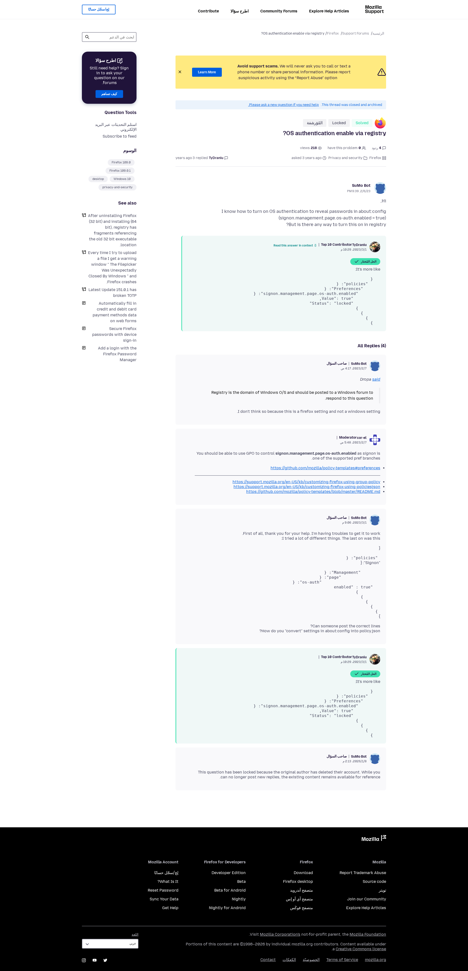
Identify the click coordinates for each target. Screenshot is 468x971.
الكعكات (289, 959)
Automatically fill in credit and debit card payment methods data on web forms (114, 312)
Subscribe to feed (119, 136)
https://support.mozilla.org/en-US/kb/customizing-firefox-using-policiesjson (307, 486)
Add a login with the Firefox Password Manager (117, 354)
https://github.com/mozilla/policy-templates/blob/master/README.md (313, 491)
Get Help (170, 907)
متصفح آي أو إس (299, 899)
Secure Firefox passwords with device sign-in (114, 334)
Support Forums (355, 33)
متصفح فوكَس (301, 907)
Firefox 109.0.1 (120, 170)
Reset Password (163, 890)
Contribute (208, 11)
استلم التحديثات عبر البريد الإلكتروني (115, 127)
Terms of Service (342, 959)
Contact (268, 959)
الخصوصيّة (311, 959)
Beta (241, 881)
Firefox (333, 33)
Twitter (105, 960)
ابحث (87, 37)
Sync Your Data (164, 899)
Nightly (239, 899)
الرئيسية (378, 33)
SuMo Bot (361, 185)
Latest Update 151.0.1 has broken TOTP (112, 292)
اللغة (135, 935)
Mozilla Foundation (368, 934)
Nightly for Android (227, 907)
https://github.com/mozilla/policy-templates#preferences (325, 468)
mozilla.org (375, 959)
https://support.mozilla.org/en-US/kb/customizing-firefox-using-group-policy (306, 482)
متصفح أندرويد (301, 890)
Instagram (84, 960)
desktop (98, 179)
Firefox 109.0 (121, 162)
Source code (374, 881)
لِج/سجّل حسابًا (98, 9)
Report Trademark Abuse (363, 872)
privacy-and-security (117, 187)
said (376, 379)
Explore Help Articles (329, 11)
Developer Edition (229, 872)
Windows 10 (122, 179)
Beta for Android (230, 890)
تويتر (382, 890)
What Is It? (167, 881)
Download (303, 872)
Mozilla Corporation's (280, 934)
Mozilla (374, 839)
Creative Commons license (361, 949)
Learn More (207, 72)
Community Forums (278, 11)
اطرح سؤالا (240, 11)
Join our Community (366, 899)
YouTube (95, 960)
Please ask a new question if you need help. (283, 105)
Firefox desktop (298, 881)
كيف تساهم (109, 94)
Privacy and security (345, 158)
